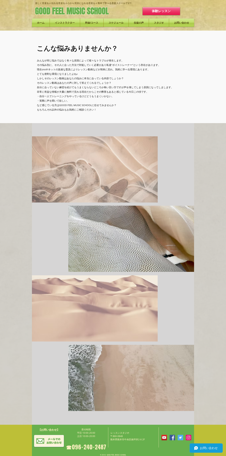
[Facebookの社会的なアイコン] (172, 437)
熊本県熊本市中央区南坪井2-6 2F (127, 439)
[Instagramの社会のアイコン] (188, 437)
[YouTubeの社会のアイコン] (164, 437)
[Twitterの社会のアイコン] (180, 437)
